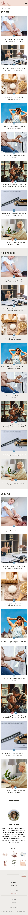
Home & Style (14, 890)
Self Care (14, 893)
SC (14, 36)
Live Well (14, 880)
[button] (14, 800)
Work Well (14, 882)
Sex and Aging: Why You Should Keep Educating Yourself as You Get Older (14, 185)
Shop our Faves (14, 905)
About (14, 899)
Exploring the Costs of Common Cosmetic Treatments (14, 98)
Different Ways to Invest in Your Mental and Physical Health (14, 127)
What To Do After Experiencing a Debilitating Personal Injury (14, 69)
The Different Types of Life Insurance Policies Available (14, 243)
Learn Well (14, 885)
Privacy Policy (14, 907)
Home (2, 8)
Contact (14, 902)
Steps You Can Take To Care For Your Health (14, 156)
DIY (14, 888)
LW (12, 181)
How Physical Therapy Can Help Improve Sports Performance (14, 40)
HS (12, 239)
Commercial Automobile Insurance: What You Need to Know (14, 214)
